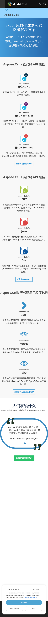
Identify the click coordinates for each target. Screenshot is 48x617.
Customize (14, 608)
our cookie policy (30, 597)
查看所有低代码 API (24, 164)
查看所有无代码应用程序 (24, 392)
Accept (24, 602)
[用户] (39, 4)
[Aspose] (17, 4)
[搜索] (45, 4)
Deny (33, 608)
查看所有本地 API (24, 279)
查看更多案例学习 (24, 458)
